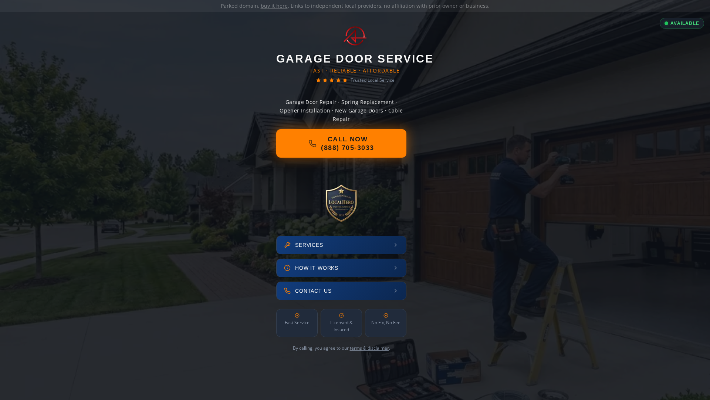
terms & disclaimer (369, 348)
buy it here (274, 5)
